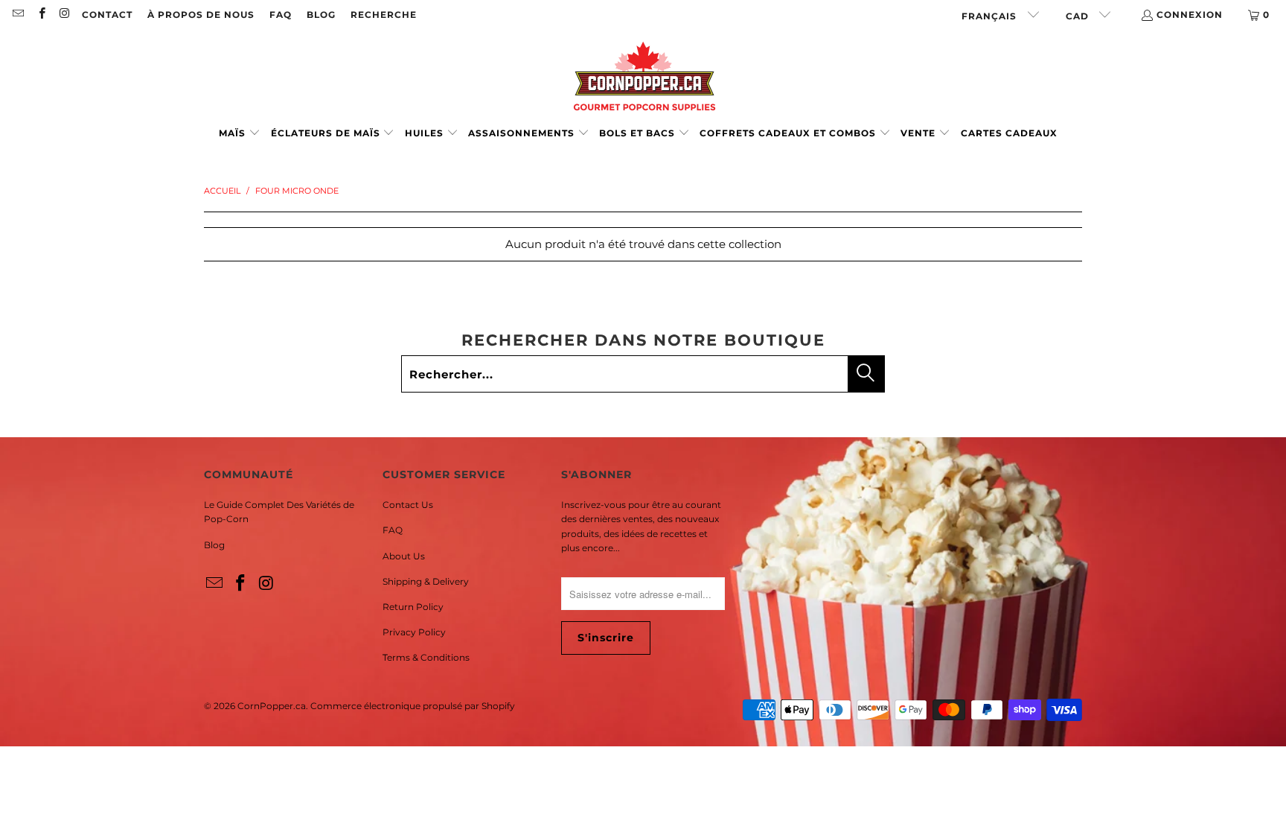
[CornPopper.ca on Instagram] (64, 14)
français (991, 16)
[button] (239, 133)
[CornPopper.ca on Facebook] (40, 14)
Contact (107, 14)
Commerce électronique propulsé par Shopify (412, 705)
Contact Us (408, 504)
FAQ (280, 14)
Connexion (1190, 14)
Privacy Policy (414, 632)
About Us (404, 556)
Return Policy (413, 606)
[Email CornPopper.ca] (17, 14)
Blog (214, 544)
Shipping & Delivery (426, 581)
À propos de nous (201, 14)
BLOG (321, 14)
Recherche (384, 14)
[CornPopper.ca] (643, 76)
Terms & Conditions (426, 657)
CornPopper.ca (271, 705)
